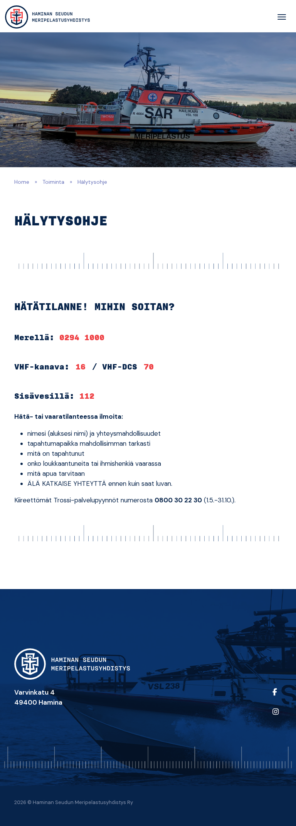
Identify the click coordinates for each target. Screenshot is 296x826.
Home (21, 181)
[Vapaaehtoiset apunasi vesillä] (47, 17)
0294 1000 (81, 338)
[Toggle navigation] (281, 17)
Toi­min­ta (53, 181)
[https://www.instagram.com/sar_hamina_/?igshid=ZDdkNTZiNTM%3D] (275, 717)
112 (86, 396)
